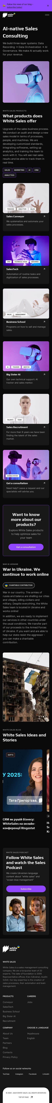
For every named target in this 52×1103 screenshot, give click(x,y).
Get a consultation (26, 547)
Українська (33, 1033)
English (31, 1038)
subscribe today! (14, 7)
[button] (47, 15)
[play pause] (26, 82)
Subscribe (26, 889)
